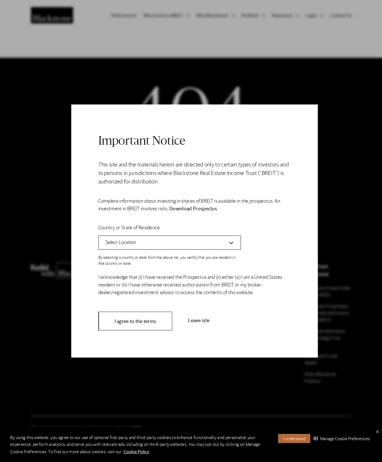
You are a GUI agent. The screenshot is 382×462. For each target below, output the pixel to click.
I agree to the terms (135, 321)
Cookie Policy (136, 451)
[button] (341, 438)
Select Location (120, 242)
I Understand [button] (294, 438)
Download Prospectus (193, 208)
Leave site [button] (199, 320)
